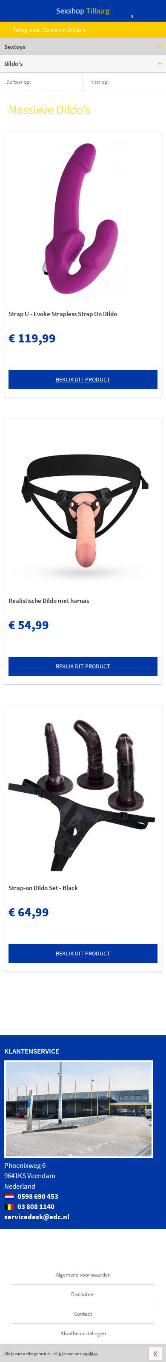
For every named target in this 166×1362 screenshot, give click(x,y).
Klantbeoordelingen (83, 1333)
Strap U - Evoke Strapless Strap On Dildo (63, 314)
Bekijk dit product (83, 379)
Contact (83, 1313)
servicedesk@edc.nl (36, 1216)
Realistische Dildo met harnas (49, 600)
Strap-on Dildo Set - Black (43, 888)
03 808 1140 (35, 1206)
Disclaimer (83, 1294)
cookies (90, 1353)
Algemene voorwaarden (83, 1274)
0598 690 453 (37, 1196)
